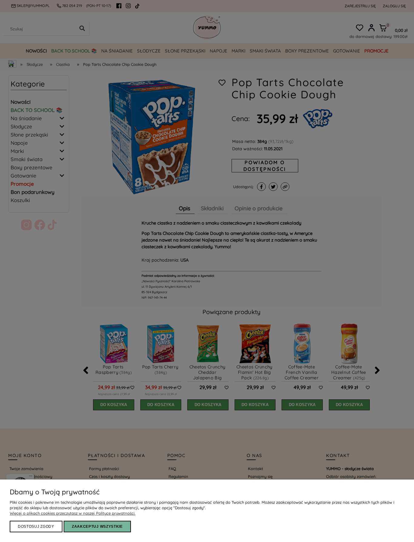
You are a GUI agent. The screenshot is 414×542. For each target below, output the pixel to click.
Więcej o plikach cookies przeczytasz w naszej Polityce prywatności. (72, 513)
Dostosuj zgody (36, 526)
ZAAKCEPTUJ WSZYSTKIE (97, 526)
